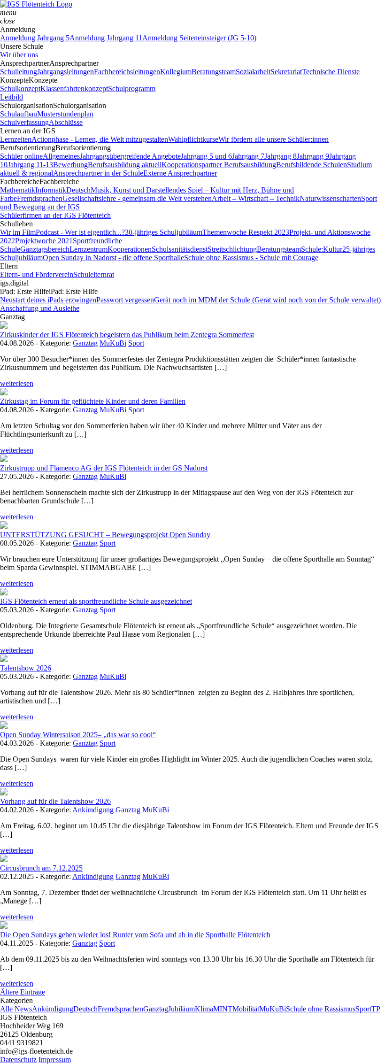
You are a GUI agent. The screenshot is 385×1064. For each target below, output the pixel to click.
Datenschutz (18, 1060)
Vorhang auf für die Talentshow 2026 (55, 801)
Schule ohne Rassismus (320, 1009)
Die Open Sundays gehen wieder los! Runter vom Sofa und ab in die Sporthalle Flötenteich (135, 935)
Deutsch (85, 1009)
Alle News (16, 1009)
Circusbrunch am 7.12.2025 (41, 868)
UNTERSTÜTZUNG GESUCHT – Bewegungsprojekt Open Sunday (105, 535)
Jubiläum (181, 1009)
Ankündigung (93, 810)
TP (375, 1009)
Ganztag (85, 343)
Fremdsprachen (120, 1009)
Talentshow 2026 (25, 668)
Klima (204, 1009)
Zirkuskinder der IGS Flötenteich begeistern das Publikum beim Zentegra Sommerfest (127, 335)
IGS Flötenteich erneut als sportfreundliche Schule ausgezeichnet (96, 601)
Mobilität (245, 1009)
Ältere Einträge (22, 992)
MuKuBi (113, 343)
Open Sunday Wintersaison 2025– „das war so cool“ (78, 735)
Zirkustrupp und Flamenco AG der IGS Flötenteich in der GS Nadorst (104, 468)
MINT (222, 1009)
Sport (136, 343)
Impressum (54, 1060)
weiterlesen (16, 383)
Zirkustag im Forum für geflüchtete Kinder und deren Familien (92, 401)
